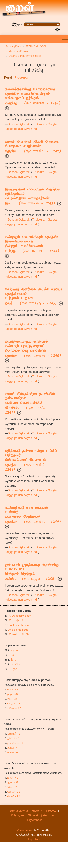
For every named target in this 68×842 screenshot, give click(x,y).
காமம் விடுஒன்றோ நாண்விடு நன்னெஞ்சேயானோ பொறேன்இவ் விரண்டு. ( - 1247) (30, 403)
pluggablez (33, 839)
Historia (37, 810)
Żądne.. (15, 650)
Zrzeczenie (24, 830)
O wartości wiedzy (20, 615)
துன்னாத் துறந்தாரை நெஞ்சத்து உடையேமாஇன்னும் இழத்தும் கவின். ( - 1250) (32, 572)
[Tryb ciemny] (57, 29)
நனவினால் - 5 (15, 743)
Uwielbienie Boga (17, 629)
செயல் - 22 (13, 796)
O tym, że (17, 815)
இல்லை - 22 (14, 708)
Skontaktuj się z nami (42, 815)
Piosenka (21, 77)
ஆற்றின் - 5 (13, 733)
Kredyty (51, 810)
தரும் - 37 (12, 694)
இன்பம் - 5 (13, 738)
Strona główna (18, 810)
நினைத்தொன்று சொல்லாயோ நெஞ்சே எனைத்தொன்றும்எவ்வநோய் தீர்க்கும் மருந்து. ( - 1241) (32, 96)
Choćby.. (16, 664)
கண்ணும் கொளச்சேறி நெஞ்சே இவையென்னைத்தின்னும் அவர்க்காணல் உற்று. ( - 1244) (32, 244)
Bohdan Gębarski (19, 124)
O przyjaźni (16, 620)
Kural (8, 77)
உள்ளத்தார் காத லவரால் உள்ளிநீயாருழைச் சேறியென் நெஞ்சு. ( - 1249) (33, 515)
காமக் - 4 (12, 752)
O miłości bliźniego (18, 625)
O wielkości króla (19, 634)
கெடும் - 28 (13, 703)
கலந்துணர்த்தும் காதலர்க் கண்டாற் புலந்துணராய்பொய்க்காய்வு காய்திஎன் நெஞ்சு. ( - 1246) (33, 348)
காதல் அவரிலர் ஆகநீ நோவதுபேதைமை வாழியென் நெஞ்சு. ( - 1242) (33, 146)
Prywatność (35, 820)
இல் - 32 (12, 698)
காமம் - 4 (12, 747)
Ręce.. (14, 669)
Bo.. (13, 655)
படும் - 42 (12, 689)
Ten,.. (14, 659)
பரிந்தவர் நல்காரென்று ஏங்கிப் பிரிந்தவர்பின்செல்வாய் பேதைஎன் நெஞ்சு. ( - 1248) (31, 460)
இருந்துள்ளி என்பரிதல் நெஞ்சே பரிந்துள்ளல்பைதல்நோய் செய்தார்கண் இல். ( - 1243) (32, 196)
